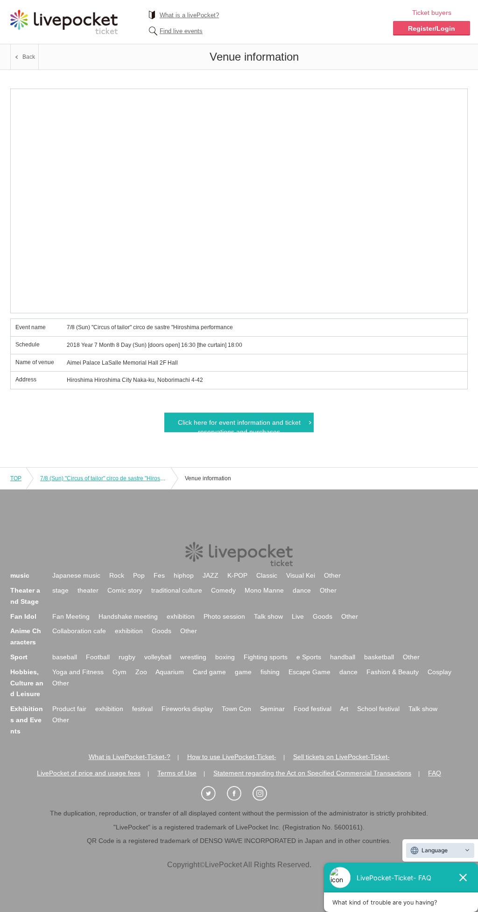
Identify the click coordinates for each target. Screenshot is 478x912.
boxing (225, 657)
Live (298, 616)
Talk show (268, 616)
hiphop (184, 575)
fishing (270, 672)
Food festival (312, 708)
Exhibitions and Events (26, 720)
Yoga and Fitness (78, 672)
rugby (127, 657)
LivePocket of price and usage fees (89, 773)
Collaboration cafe (79, 631)
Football (98, 657)
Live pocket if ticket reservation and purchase (64, 22)
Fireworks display (187, 708)
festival (142, 708)
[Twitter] (213, 793)
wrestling (193, 657)
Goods (322, 616)
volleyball (157, 657)
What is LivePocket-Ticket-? (129, 756)
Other (332, 575)
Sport (19, 657)
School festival (378, 708)
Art (344, 708)
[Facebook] (239, 793)
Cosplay (439, 672)
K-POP (237, 575)
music (19, 575)
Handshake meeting (128, 616)
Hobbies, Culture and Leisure (26, 683)
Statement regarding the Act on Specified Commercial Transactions (312, 773)
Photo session (224, 616)
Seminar (272, 708)
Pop (139, 575)
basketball (379, 657)
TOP (15, 478)
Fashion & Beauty (392, 672)
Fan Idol (23, 616)
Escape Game (309, 672)
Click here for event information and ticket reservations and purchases (239, 425)
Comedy (223, 590)
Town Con (236, 708)
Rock (116, 575)
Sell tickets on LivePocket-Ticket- (341, 756)
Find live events (181, 31)
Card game (209, 672)
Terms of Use (177, 773)
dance (302, 590)
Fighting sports (266, 657)
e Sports (308, 657)
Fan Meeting (71, 616)
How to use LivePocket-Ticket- (231, 756)
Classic (266, 575)
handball (342, 657)
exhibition (181, 616)
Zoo (141, 672)
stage (60, 590)
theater (87, 590)
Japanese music (76, 575)
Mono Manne (264, 590)
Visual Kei (300, 575)
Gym (119, 672)
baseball (64, 657)
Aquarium (169, 672)
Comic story (124, 590)
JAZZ (210, 575)
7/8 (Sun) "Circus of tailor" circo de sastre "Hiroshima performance (123, 478)
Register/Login (431, 28)
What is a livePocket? (189, 15)
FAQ (434, 773)
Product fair (69, 708)
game (243, 672)
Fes (159, 575)
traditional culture (176, 590)
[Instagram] (265, 793)
